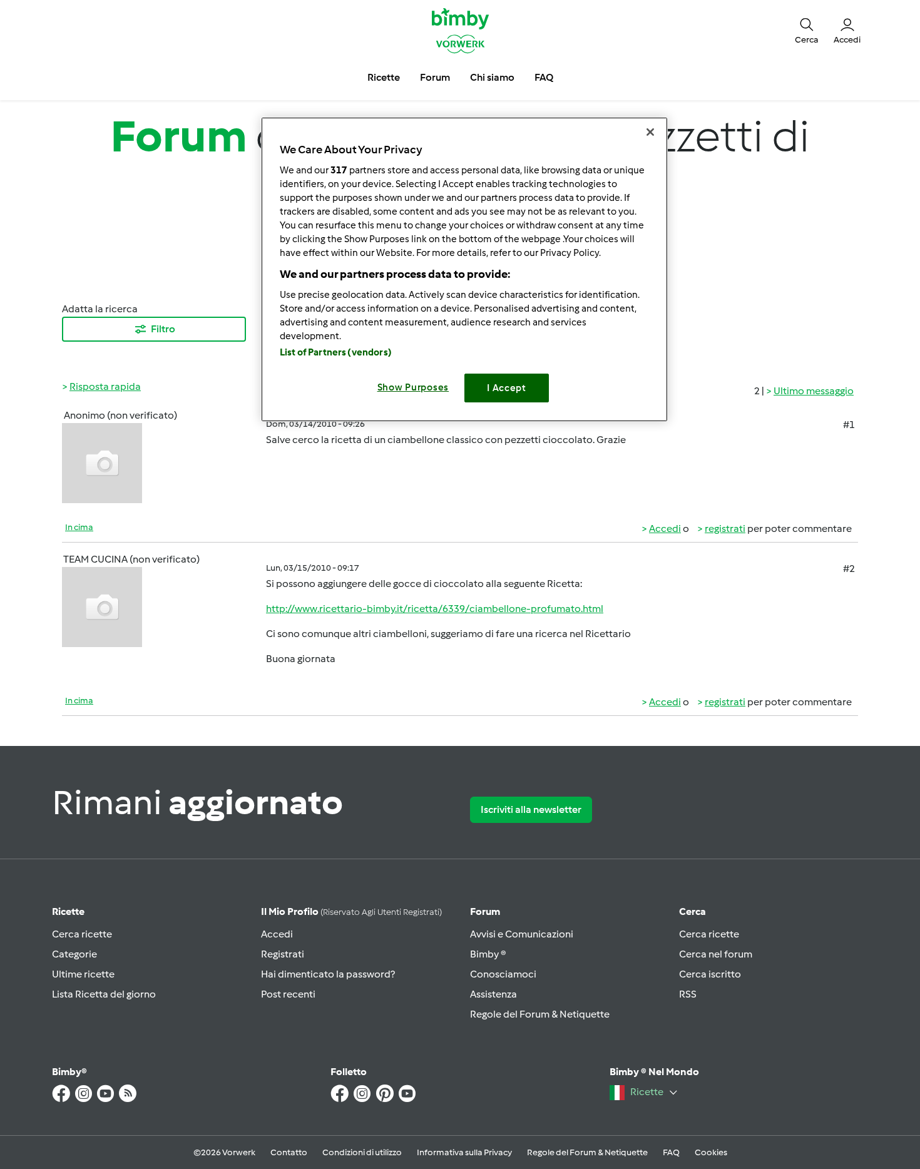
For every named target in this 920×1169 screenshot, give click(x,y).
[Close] (650, 132)
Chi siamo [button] (492, 77)
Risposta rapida (105, 386)
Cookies (711, 1152)
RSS (688, 994)
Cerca (692, 911)
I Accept (506, 388)
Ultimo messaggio (814, 391)
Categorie (74, 954)
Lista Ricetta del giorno (104, 994)
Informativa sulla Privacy (464, 1152)
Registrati (282, 954)
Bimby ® (488, 954)
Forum (485, 911)
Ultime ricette (83, 974)
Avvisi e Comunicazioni (521, 934)
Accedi (665, 528)
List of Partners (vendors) (336, 352)
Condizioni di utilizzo (362, 1152)
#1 (849, 425)
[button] (807, 30)
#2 (849, 568)
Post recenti (288, 994)
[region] (464, 269)
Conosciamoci (503, 974)
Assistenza (493, 994)
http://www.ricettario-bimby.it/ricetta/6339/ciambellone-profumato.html (434, 609)
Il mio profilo (351, 911)
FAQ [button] (543, 77)
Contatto (288, 1152)
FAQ (671, 1152)
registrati (725, 528)
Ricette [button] (383, 77)
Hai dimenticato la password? (328, 974)
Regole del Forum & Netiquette (540, 1014)
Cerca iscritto (710, 974)
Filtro (163, 329)
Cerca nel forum (715, 954)
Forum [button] (435, 77)
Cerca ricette (82, 934)
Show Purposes (413, 387)
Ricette (68, 911)
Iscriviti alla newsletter (531, 809)
